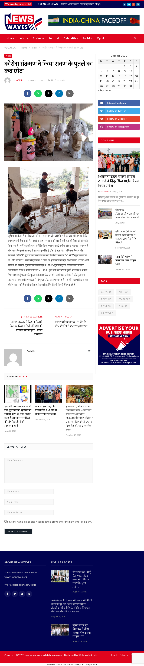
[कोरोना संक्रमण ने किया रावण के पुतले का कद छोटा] (48, 132)
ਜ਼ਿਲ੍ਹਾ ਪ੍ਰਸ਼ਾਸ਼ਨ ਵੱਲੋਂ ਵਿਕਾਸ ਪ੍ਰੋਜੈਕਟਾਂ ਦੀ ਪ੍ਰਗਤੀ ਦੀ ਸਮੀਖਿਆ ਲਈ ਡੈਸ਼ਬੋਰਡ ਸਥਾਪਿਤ (82, 4)
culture (106, 292)
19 (101, 81)
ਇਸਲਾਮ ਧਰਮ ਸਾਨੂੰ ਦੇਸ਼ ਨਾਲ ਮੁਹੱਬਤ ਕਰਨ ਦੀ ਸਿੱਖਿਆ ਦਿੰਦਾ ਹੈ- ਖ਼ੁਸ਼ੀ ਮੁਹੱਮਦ (82, 580)
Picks (8, 56)
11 (137, 71)
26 (101, 86)
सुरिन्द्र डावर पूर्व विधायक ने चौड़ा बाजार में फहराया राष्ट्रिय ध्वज (82, 631)
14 (113, 76)
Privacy (124, 655)
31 (130, 86)
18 (136, 76)
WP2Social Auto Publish (58, 664)
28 (113, 86)
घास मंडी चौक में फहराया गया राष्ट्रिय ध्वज (125, 260)
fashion (124, 292)
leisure (122, 306)
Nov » (108, 90)
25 (136, 81)
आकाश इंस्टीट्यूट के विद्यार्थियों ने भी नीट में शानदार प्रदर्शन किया (46, 410)
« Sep (101, 90)
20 (107, 81)
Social (86, 38)
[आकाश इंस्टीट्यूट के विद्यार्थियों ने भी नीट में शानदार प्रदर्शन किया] (48, 394)
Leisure (23, 38)
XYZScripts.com (89, 664)
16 (125, 76)
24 (130, 81)
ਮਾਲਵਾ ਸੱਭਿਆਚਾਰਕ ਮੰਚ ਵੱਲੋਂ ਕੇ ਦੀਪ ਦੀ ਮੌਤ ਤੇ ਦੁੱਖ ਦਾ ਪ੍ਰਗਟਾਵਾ (71, 324)
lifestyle (107, 313)
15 (119, 76)
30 (124, 86)
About (113, 655)
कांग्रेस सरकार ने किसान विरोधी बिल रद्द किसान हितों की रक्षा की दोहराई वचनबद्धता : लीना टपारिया (25, 328)
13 (107, 76)
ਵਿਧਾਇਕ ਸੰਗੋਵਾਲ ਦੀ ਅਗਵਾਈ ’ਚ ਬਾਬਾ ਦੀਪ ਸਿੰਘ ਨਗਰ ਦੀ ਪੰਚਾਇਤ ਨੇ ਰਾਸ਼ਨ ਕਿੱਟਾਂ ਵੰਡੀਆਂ (127, 214)
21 (113, 81)
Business (38, 38)
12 (101, 76)
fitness (106, 306)
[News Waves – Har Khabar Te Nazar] (23, 21)
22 (119, 81)
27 (107, 86)
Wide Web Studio (87, 655)
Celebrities (71, 38)
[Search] (135, 38)
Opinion (102, 38)
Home (10, 38)
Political (54, 38)
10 (130, 71)
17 (130, 76)
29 (118, 86)
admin (19, 80)
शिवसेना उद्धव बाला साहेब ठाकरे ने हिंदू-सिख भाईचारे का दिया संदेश (118, 181)
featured (124, 299)
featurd (106, 299)
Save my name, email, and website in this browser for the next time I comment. (49, 521)
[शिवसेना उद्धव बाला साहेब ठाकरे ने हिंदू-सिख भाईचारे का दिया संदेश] (119, 160)
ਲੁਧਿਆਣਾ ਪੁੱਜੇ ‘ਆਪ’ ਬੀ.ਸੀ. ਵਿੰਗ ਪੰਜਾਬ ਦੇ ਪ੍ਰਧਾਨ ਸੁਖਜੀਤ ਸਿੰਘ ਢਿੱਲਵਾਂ (125, 237)
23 (124, 81)
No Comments (58, 80)
